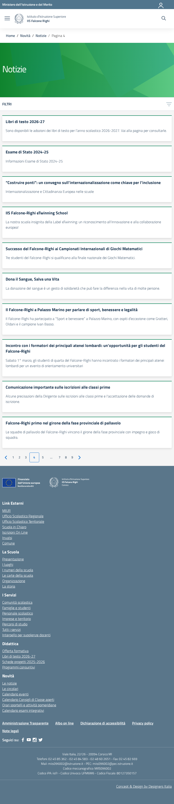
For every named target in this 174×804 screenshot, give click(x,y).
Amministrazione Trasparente (25, 723)
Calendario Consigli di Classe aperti (28, 699)
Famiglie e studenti (16, 607)
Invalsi (7, 537)
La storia (8, 586)
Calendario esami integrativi (23, 710)
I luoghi (7, 564)
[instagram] (35, 740)
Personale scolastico (17, 613)
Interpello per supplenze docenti (26, 635)
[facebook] (23, 740)
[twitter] (41, 740)
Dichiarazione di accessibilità (102, 723)
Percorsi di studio (14, 624)
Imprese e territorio (16, 618)
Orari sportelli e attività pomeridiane (29, 705)
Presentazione (13, 559)
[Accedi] (161, 4)
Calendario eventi (15, 694)
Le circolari (10, 688)
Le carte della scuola (17, 575)
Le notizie (9, 683)
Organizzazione (13, 581)
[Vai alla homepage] (19, 19)
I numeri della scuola (17, 570)
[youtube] (29, 740)
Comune (8, 543)
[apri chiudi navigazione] (7, 19)
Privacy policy (142, 723)
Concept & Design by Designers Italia (144, 786)
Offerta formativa (15, 651)
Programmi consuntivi (18, 667)
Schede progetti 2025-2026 (23, 661)
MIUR (6, 510)
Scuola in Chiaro (14, 527)
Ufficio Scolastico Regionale (23, 516)
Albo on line (64, 723)
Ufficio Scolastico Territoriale (23, 521)
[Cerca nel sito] (163, 19)
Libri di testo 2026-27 (18, 656)
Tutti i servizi (11, 629)
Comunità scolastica (17, 602)
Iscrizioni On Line (15, 532)
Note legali (10, 731)
